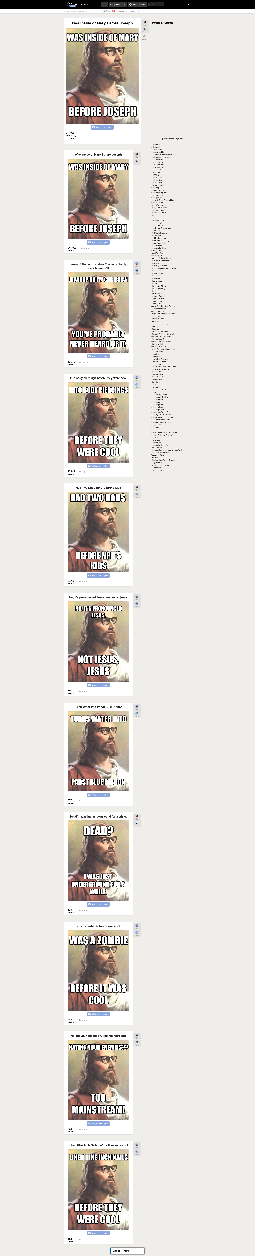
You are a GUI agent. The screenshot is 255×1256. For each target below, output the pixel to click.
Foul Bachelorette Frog (160, 240)
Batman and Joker (158, 169)
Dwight (154, 215)
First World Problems (159, 233)
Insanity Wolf (156, 303)
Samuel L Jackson (158, 389)
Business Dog (156, 180)
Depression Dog (157, 210)
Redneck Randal (157, 376)
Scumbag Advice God (159, 397)
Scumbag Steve (157, 409)
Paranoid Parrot (157, 351)
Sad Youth (155, 387)
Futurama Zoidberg (158, 248)
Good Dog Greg (157, 253)
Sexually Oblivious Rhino (161, 414)
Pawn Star (155, 354)
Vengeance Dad (157, 462)
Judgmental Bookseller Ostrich (163, 313)
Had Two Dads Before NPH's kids (98, 487)
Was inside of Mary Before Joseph (98, 154)
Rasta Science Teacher (160, 369)
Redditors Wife (157, 374)
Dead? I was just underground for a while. (98, 816)
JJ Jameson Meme (158, 308)
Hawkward (155, 263)
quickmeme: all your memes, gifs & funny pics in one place (71, 4)
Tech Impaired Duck (159, 447)
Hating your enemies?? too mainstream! (98, 1035)
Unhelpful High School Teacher (163, 460)
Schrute (154, 392)
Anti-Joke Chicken (158, 159)
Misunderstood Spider (159, 331)
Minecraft (155, 326)
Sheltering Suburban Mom (161, 422)
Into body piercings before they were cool (98, 378)
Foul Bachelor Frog (158, 238)
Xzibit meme (156, 467)
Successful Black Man (160, 445)
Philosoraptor (156, 356)
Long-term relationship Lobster (163, 323)
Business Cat (156, 177)
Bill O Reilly (155, 175)
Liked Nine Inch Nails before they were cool (98, 1145)
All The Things (157, 149)
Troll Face (155, 457)
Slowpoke (155, 429)
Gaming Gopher (157, 250)
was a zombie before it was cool (98, 926)
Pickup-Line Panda (158, 361)
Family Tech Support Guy (161, 228)
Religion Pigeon (157, 379)
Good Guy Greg (157, 255)
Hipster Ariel (156, 270)
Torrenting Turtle (157, 455)
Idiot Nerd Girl (156, 293)
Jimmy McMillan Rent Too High (163, 306)
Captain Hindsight (158, 185)
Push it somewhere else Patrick (163, 366)
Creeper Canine (157, 202)
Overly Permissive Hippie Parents (164, 349)
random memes (104, 4)
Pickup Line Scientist (159, 359)
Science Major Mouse (159, 394)
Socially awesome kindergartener (164, 432)
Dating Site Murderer (159, 207)
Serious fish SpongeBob (160, 412)
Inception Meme (157, 298)
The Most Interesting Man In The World (166, 450)
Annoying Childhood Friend (161, 154)
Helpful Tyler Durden (159, 265)
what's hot (85, 4)
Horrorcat (154, 291)
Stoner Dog (155, 440)
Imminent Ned (156, 296)
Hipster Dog (155, 276)
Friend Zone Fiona (158, 243)
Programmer (156, 364)
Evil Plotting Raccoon (159, 222)
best (94, 4)
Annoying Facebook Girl (160, 157)
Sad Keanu (155, 384)
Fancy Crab (155, 230)
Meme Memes (156, 329)
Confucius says (157, 195)
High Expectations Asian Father (163, 268)
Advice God (155, 147)
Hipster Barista (157, 273)
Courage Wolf (156, 197)
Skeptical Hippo (157, 424)
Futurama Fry (156, 245)
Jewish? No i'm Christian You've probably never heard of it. (98, 266)
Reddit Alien (156, 371)
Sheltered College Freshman (162, 417)
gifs (139, 11)
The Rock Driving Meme (160, 452)
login (187, 4)
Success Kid (156, 442)
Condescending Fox (159, 192)
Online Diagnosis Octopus (161, 341)
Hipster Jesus (156, 281)
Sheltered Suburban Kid (160, 419)
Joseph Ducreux (157, 311)
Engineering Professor (159, 217)
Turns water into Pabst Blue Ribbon (98, 707)
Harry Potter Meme (158, 286)
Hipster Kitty (156, 283)
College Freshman (158, 190)
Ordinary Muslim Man (159, 346)
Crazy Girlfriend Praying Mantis (163, 200)
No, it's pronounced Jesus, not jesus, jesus (98, 597)
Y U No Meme (156, 470)
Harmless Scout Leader (160, 260)
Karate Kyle (155, 316)
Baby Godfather (157, 164)
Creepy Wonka (157, 205)
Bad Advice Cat (157, 167)
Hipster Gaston (157, 278)
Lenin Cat (155, 321)
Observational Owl (158, 339)
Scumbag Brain (157, 399)
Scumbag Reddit (157, 404)
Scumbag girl (156, 402)
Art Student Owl (157, 162)
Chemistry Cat (156, 187)
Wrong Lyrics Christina (160, 465)
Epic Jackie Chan (158, 220)
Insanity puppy (157, 301)
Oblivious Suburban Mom (161, 336)
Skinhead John (157, 427)
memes (133, 11)
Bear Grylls (155, 172)
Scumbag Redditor (158, 407)
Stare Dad (155, 437)
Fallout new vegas (158, 225)
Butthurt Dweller (157, 182)
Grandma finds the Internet (161, 258)
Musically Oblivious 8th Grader (163, 334)
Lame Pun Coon (157, 318)
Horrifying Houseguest (159, 288)
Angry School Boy (158, 152)
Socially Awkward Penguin (161, 435)
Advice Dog (155, 144)
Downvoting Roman (158, 212)
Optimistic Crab (157, 344)
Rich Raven (155, 382)
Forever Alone (156, 235)
